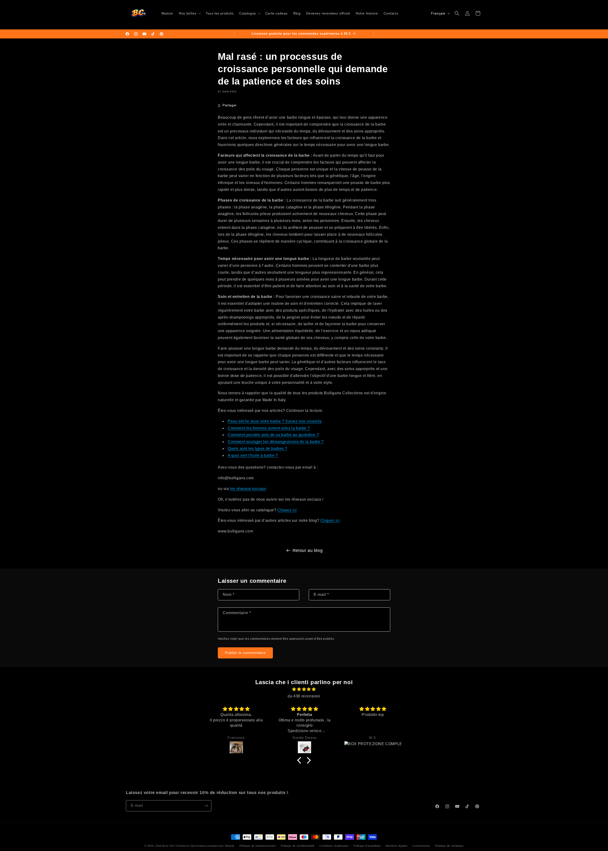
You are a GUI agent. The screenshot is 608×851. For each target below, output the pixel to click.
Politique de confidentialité (298, 845)
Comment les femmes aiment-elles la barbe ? (269, 428)
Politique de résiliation (449, 845)
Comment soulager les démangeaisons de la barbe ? (276, 442)
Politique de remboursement (257, 845)
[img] (304, 689)
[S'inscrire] (206, 805)
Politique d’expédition (367, 845)
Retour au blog (308, 550)
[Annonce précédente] (234, 33)
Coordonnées (421, 845)
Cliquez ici (287, 510)
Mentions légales (397, 845)
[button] (189, 13)
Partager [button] (230, 105)
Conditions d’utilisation (334, 845)
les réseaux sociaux (248, 489)
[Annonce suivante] (373, 33)
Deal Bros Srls (165, 845)
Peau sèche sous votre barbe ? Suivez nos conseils (275, 421)
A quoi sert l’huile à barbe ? (253, 455)
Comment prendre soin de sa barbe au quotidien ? (273, 435)
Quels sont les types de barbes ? (257, 449)
